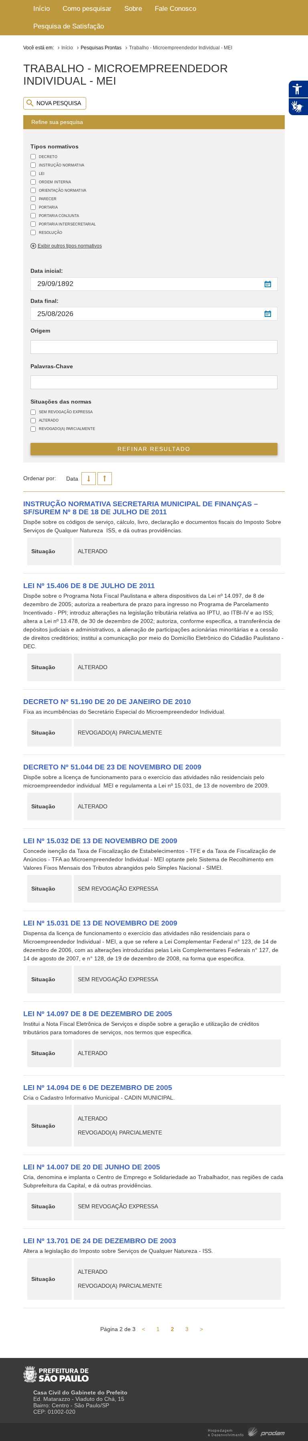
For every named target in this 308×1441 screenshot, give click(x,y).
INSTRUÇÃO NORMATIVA (61, 165)
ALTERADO (49, 420)
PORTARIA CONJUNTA (59, 215)
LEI (42, 173)
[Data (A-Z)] (104, 478)
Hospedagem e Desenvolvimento (246, 1431)
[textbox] (34, 347)
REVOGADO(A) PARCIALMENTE (67, 428)
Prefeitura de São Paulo (56, 1371)
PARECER (48, 199)
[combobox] (154, 346)
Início (41, 8)
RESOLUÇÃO (50, 232)
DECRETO (48, 156)
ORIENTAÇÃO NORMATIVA (62, 190)
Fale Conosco (175, 8)
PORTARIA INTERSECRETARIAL (67, 224)
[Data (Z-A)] (88, 478)
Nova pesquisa (58, 103)
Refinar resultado (154, 449)
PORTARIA (48, 207)
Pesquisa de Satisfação (68, 26)
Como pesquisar (87, 8)
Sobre (133, 8)
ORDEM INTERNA (55, 182)
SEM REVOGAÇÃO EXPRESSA (66, 412)
